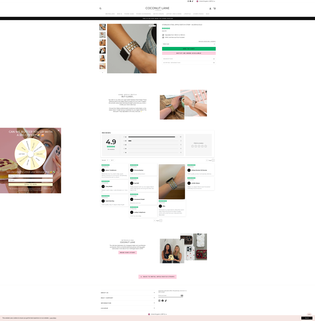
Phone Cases (129, 13)
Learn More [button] (53, 318)
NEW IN (119, 13)
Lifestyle (187, 13)
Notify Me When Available (189, 53)
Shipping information (171, 62)
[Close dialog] (58, 130)
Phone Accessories (143, 13)
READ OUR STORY (127, 252)
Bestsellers (110, 13)
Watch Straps (158, 13)
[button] (152, 137)
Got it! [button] (307, 318)
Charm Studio (198, 13)
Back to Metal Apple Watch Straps (158, 276)
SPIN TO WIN (30, 184)
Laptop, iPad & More (174, 13)
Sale (207, 13)
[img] (166, 28)
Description (168, 58)
